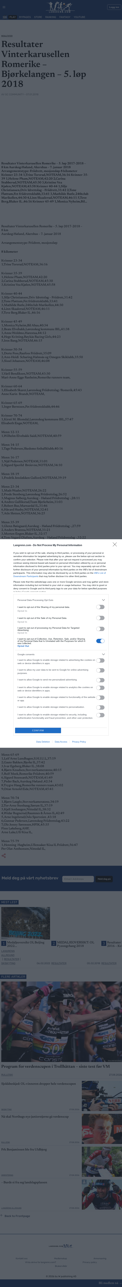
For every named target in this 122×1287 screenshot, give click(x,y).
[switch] (100, 607)
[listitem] (61, 600)
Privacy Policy (79, 741)
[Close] (116, 545)
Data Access (61, 741)
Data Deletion (43, 741)
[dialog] (61, 643)
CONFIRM (38, 730)
